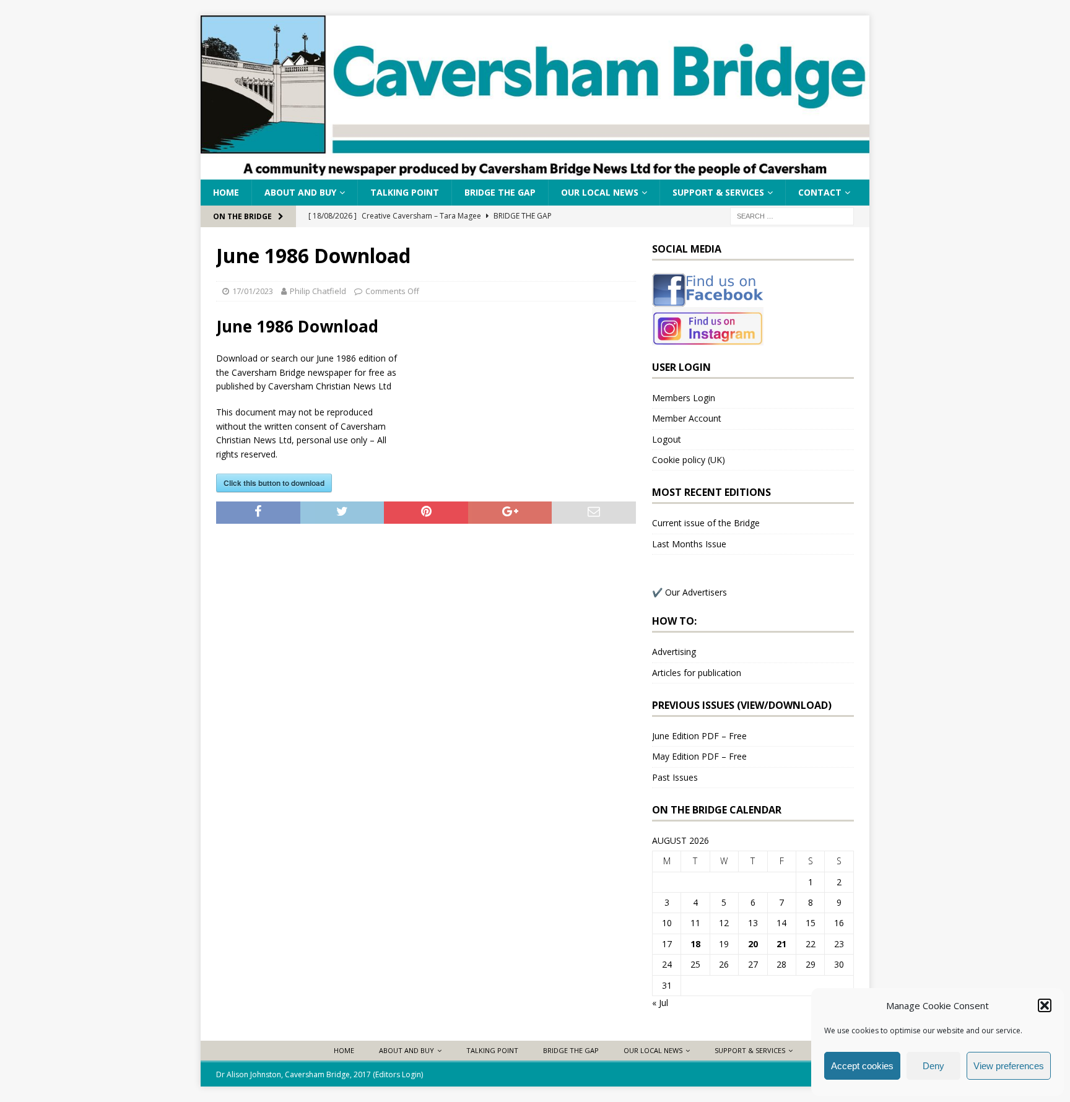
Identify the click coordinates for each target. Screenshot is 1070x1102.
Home (226, 192)
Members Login (683, 398)
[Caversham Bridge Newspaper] (535, 172)
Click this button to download (274, 482)
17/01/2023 (252, 291)
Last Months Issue (689, 544)
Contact (820, 192)
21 (781, 944)
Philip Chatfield (318, 291)
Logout (666, 439)
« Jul (660, 1003)
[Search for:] (792, 216)
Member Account (686, 418)
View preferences (1008, 1066)
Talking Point (404, 192)
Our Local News (599, 192)
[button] (1044, 1005)
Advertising (674, 651)
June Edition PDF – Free (699, 736)
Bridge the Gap (500, 192)
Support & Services (718, 192)
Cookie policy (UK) (688, 460)
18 (695, 944)
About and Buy (300, 192)
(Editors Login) (398, 1074)
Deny (933, 1066)
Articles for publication (696, 673)
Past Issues (675, 777)
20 (753, 944)
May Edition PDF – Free (699, 756)
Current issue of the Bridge (706, 523)
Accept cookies (862, 1066)
